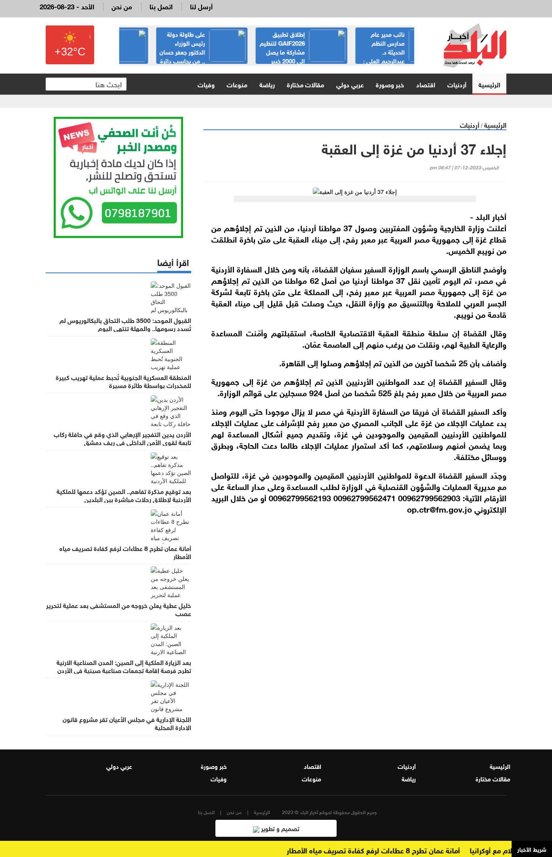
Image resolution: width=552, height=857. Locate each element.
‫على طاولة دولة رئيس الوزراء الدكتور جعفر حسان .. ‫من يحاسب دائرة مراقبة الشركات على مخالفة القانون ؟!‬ (267, 55)
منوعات (237, 83)
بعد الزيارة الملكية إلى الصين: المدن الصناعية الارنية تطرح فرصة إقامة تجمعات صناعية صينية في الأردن (124, 666)
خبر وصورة (390, 83)
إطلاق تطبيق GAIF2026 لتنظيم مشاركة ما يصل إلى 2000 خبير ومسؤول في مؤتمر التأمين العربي (368, 51)
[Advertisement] (354, 616)
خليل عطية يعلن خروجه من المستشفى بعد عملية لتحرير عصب (118, 609)
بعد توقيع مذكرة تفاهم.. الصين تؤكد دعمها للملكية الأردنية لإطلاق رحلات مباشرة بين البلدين (124, 495)
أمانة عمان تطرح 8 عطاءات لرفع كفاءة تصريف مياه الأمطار (125, 552)
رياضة (267, 83)
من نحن (122, 6)
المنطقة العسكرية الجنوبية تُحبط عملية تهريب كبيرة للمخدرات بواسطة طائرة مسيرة (123, 381)
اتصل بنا (161, 6)
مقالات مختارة (305, 83)
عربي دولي (350, 83)
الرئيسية (489, 83)
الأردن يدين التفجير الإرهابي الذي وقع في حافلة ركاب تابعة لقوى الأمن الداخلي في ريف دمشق (122, 438)
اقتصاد (425, 83)
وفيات (206, 83)
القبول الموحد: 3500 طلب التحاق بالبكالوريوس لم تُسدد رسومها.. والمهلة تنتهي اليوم (125, 324)
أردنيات (456, 83)
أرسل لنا (201, 6)
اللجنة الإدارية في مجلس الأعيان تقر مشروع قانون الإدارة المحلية (127, 723)
